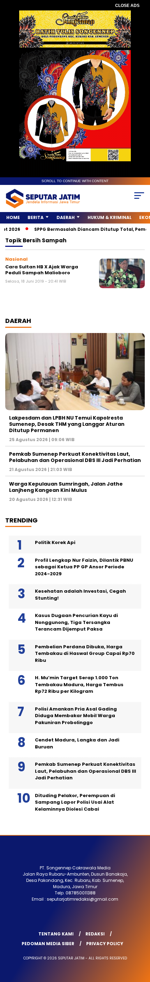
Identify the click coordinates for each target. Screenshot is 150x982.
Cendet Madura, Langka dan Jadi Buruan (77, 743)
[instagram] (68, 918)
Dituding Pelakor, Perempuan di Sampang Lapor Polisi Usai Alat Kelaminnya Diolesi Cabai (75, 802)
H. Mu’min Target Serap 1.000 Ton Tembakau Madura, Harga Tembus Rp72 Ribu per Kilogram (79, 684)
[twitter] (53, 918)
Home (13, 217)
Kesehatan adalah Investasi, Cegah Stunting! (80, 594)
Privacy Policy (104, 944)
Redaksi (95, 934)
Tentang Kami (56, 934)
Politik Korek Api (55, 542)
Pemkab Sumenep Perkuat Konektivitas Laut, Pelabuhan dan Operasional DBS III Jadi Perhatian (75, 457)
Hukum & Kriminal (110, 217)
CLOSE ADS (127, 5)
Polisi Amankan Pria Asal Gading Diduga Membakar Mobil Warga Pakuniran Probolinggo (76, 716)
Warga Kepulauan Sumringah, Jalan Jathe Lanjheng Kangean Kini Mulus (66, 487)
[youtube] (83, 918)
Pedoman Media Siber (48, 944)
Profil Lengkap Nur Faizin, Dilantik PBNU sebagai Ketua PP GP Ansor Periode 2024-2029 (84, 567)
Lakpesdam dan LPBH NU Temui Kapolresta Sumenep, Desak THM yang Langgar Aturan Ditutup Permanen (67, 424)
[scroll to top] (139, 941)
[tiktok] (112, 918)
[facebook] (38, 918)
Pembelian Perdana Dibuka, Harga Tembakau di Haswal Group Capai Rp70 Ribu (85, 653)
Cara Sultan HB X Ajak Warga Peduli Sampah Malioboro (41, 269)
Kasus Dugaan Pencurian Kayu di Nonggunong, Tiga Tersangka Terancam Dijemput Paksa (76, 622)
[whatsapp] (97, 918)
